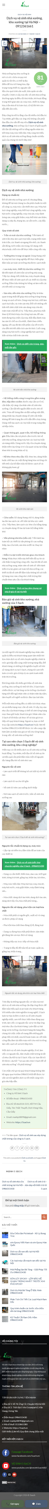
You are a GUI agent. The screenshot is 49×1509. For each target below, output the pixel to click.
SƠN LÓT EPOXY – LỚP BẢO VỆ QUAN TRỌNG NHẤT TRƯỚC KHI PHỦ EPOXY (27, 1281)
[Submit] (44, 1217)
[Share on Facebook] (17, 1148)
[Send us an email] (9, 1474)
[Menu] (3, 4)
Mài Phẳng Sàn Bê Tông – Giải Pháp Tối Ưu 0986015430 (28, 1270)
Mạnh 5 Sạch (35, 34)
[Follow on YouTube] (14, 1474)
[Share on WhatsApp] (12, 1148)
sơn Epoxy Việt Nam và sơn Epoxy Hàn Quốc (28, 1243)
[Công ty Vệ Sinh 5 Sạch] (24, 5)
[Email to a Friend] (27, 1148)
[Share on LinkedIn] (37, 1148)
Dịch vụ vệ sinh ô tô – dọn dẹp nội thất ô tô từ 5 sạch (36, 1185)
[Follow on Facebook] (4, 1474)
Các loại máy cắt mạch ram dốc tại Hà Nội (28, 1261)
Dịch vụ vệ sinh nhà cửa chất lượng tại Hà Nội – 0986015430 (13, 1185)
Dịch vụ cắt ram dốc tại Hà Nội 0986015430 (24, 1252)
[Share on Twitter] (22, 1148)
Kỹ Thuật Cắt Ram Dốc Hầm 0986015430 (23, 1318)
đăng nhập (19, 1205)
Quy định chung (27, 1431)
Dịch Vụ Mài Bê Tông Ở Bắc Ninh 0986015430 (26, 1291)
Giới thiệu (6, 1431)
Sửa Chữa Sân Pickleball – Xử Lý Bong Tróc (28, 1234)
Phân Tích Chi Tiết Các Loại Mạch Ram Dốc (28, 1300)
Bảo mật (40, 1431)
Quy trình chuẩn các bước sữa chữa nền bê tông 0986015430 (27, 1309)
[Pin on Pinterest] (32, 1148)
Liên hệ (16, 1431)
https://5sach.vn (22, 1122)
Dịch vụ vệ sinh (24, 14)
